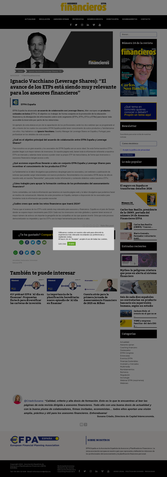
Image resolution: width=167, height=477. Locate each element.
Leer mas (62, 244)
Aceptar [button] (71, 244)
